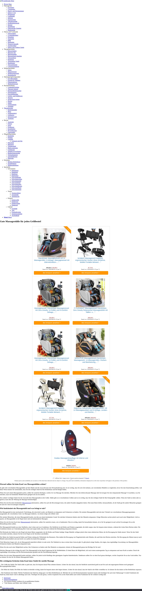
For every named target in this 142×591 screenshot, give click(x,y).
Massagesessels (25, 522)
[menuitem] (73, 4)
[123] (7, 1)
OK (68, 590)
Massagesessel (26, 503)
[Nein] (71, 590)
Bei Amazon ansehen (51, 273)
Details (87, 478)
